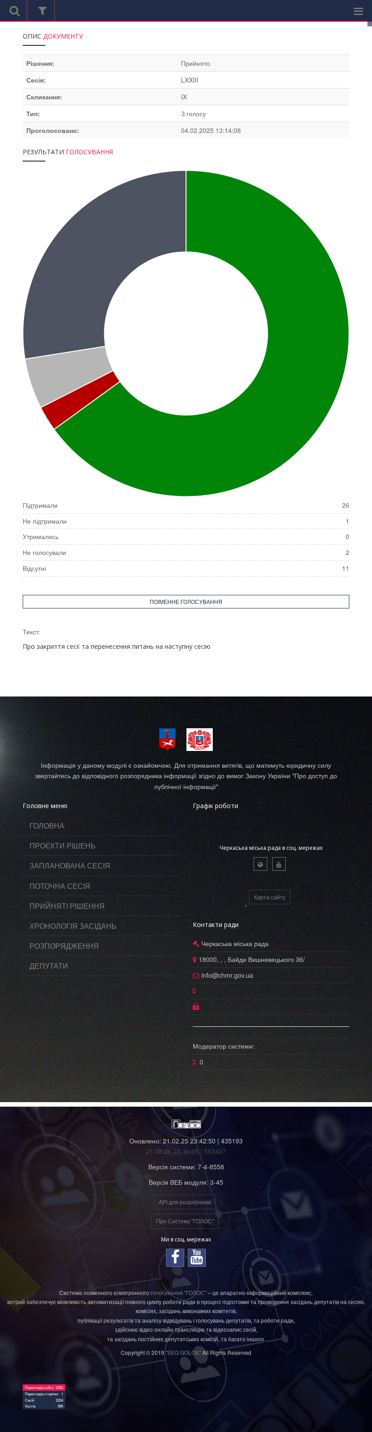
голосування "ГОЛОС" (178, 1292)
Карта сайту (269, 897)
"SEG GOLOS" (183, 1352)
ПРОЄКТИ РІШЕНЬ (62, 845)
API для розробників (185, 1202)
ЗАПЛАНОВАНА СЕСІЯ (69, 865)
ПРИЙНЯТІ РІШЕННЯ (67, 906)
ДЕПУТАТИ (48, 966)
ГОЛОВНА (46, 825)
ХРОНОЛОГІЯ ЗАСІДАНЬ (73, 926)
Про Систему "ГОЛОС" (185, 1221)
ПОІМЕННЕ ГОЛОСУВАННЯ (186, 601)
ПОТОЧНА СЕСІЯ (59, 886)
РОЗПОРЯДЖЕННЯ (64, 946)
